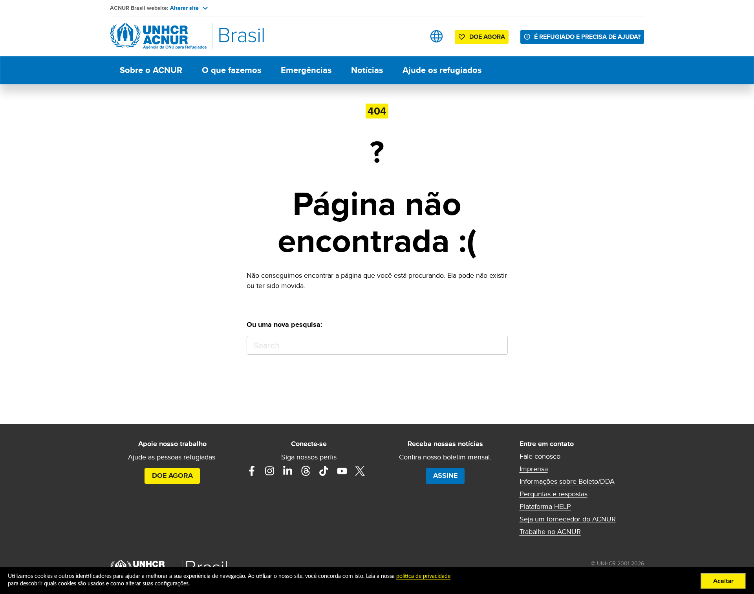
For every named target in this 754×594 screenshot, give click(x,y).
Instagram (270, 471)
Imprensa (534, 469)
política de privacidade (423, 576)
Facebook (252, 471)
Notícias (367, 70)
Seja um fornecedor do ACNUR (568, 519)
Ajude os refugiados (442, 70)
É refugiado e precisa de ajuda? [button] (587, 36)
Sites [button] (436, 36)
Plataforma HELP (545, 506)
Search (498, 345)
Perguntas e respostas (553, 494)
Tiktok (324, 471)
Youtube (342, 471)
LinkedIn (288, 471)
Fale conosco (540, 456)
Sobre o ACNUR (151, 70)
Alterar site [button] (184, 8)
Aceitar (723, 581)
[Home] (165, 36)
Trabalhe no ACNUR (550, 531)
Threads (306, 471)
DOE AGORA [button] (487, 36)
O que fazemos (231, 70)
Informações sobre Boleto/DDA (567, 481)
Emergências (306, 70)
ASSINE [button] (445, 475)
